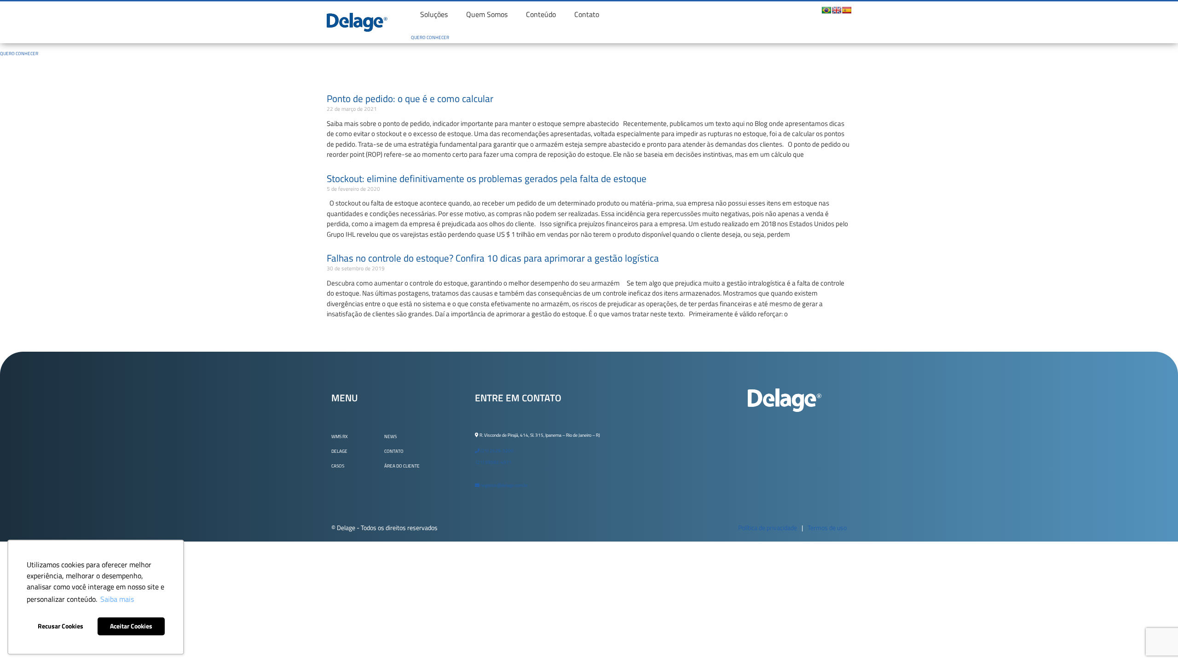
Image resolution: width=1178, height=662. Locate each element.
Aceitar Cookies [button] (131, 626)
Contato (586, 14)
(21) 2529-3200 (496, 450)
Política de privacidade (767, 527)
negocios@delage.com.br (503, 485)
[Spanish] (846, 10)
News (390, 436)
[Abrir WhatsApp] (1155, 639)
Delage (339, 451)
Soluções (434, 14)
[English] (836, 10)
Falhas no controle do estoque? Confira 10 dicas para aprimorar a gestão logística (493, 258)
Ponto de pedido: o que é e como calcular (410, 98)
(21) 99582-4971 (493, 462)
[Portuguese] (826, 10)
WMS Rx (339, 436)
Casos (337, 465)
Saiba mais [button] (117, 599)
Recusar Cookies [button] (60, 626)
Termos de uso (827, 527)
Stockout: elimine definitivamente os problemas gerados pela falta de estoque (487, 178)
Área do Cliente (402, 465)
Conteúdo (541, 14)
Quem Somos (487, 14)
